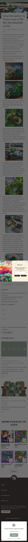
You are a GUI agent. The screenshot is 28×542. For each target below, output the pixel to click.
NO (23, 275)
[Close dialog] (27, 261)
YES (17, 275)
